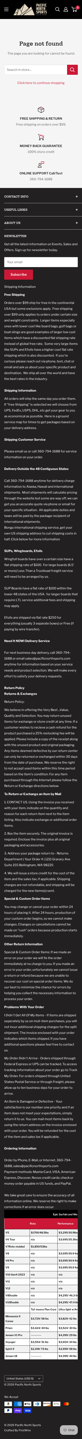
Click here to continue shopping (41, 83)
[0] (74, 9)
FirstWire (25, 1430)
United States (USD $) (20, 1378)
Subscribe (19, 275)
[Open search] (57, 9)
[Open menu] (6, 9)
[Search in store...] (72, 70)
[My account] (66, 9)
